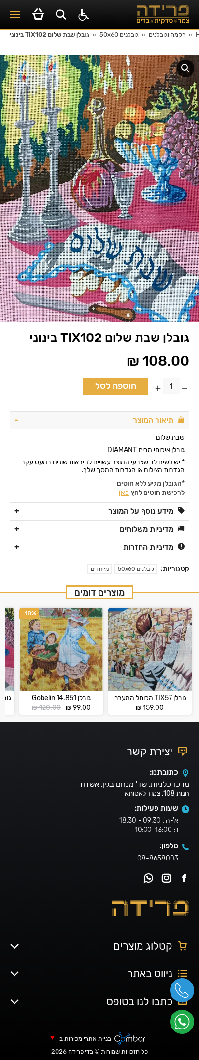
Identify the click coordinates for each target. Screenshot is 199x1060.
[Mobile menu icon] (15, 14)
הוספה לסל (115, 386)
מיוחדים (100, 569)
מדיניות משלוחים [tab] (146, 529)
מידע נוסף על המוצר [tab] (140, 511)
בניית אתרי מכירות (87, 1039)
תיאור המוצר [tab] (153, 420)
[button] (185, 68)
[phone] (184, 993)
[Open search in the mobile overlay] (61, 14)
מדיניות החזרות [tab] (148, 547)
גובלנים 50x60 (136, 569)
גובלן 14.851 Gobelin (61, 698)
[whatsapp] (184, 1025)
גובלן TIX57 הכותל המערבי (149, 698)
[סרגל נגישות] (84, 15)
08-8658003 (157, 858)
